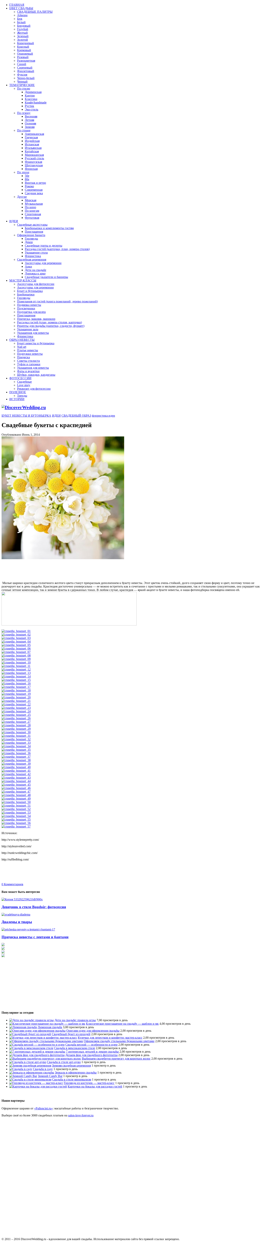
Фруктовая (32, 217)
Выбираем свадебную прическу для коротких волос (116, 1058)
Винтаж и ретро (35, 182)
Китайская (32, 151)
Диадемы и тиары (17, 922)
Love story (23, 385)
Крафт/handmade (36, 102)
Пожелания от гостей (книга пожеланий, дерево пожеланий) (57, 301)
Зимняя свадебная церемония (71, 1065)
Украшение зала (27, 329)
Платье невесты (27, 350)
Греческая (31, 137)
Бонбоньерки (26, 294)
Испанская (32, 144)
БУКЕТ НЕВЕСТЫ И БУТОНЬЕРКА (26, 415)
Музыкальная (34, 203)
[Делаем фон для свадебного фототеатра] (37, 1055)
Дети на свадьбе (35, 270)
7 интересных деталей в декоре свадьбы (92, 1051)
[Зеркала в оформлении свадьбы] (31, 1072)
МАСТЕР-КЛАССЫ (22, 280)
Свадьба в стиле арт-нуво (64, 1062)
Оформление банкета (31, 235)
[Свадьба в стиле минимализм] (30, 1079)
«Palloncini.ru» (43, 1108)
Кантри (30, 95)
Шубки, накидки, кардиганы (36, 374)
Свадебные (24, 381)
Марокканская (34, 154)
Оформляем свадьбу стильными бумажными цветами (119, 1041)
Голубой (22, 29)
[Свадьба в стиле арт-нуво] (27, 1062)
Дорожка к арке (35, 273)
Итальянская (33, 147)
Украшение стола (36, 252)
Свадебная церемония (31, 259)
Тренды (22, 395)
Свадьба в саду (43, 1069)
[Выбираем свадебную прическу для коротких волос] (45, 1058)
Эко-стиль (31, 109)
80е (27, 179)
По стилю (23, 88)
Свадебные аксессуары (32, 224)
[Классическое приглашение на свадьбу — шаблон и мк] (47, 1023)
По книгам (32, 210)
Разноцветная (26, 60)
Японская (31, 168)
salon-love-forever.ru (81, 1115)
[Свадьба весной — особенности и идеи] (37, 1044)
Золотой (22, 39)
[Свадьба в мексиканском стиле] (31, 1048)
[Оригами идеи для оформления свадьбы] (37, 1030)
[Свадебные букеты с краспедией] (69, 624)
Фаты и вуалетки (28, 371)
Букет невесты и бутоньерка (35, 343)
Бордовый (23, 25)
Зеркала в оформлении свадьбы (76, 1072)
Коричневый (25, 43)
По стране (23, 130)
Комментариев (12, 884)
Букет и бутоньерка (30, 291)
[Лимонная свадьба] (23, 1027)
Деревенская (33, 92)
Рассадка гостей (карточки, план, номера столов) (57, 249)
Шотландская (34, 165)
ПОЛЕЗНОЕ (17, 392)
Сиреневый (24, 67)
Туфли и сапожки (28, 364)
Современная (33, 189)
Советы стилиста (28, 360)
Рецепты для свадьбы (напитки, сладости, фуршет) (50, 325)
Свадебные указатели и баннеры (46, 277)
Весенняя (31, 116)
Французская (33, 161)
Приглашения (34, 231)
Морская (30, 200)
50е (27, 175)
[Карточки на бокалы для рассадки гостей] (38, 1086)
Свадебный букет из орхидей (71, 1034)
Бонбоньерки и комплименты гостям (49, 228)
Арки (28, 266)
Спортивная (33, 214)
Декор (29, 242)
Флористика (33, 256)
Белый (21, 22)
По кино (30, 207)
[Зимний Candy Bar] (23, 1076)
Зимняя (30, 127)
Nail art (21, 346)
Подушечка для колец (31, 312)
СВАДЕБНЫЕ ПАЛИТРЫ (35, 11)
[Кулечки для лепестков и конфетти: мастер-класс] (43, 1037)
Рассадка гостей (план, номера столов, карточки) (49, 322)
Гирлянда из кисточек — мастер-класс (89, 1083)
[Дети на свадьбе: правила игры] (31, 1020)
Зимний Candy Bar (50, 1076)
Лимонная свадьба (50, 1027)
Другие (22, 196)
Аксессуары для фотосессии (35, 284)
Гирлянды (31, 238)
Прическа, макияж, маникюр (36, 319)
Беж (19, 18)
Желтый (22, 32)
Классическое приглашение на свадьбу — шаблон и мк (122, 1023)
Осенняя (30, 123)
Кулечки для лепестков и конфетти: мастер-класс (110, 1037)
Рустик (29, 106)
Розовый (23, 57)
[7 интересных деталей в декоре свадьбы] (37, 1051)
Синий (21, 64)
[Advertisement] (72, 568)
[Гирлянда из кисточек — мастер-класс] (36, 1083)
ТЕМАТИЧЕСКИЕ (22, 85)
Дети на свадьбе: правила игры (75, 1020)
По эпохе (23, 172)
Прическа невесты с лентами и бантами (35, 937)
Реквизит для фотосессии (34, 388)
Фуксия (22, 74)
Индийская (32, 141)
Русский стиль (34, 158)
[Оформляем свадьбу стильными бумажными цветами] (46, 1041)
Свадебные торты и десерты (43, 245)
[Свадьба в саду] (20, 1069)
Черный (22, 81)
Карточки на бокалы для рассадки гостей (95, 1086)
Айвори (22, 15)
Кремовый (24, 50)
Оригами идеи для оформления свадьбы (93, 1030)
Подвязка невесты (29, 305)
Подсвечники (26, 308)
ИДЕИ (13, 221)
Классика (31, 99)
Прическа (23, 357)
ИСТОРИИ (16, 399)
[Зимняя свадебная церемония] (30, 1065)
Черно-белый (26, 78)
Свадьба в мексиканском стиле (74, 1048)
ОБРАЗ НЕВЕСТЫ (22, 339)
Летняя (29, 120)
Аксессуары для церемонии (43, 263)
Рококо (29, 186)
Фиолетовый (25, 71)
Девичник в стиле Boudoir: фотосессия (34, 907)
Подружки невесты (30, 353)
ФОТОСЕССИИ (20, 378)
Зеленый (23, 36)
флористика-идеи (103, 415)
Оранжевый (25, 53)
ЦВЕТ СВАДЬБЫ (21, 8)
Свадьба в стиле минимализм (71, 1079)
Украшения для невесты (33, 332)
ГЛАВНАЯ (16, 4)
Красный (23, 46)
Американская (34, 134)
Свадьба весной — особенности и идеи (91, 1044)
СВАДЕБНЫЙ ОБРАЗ (76, 415)
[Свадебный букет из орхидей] (30, 1034)
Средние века (34, 193)
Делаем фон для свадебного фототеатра (91, 1055)
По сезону (23, 113)
